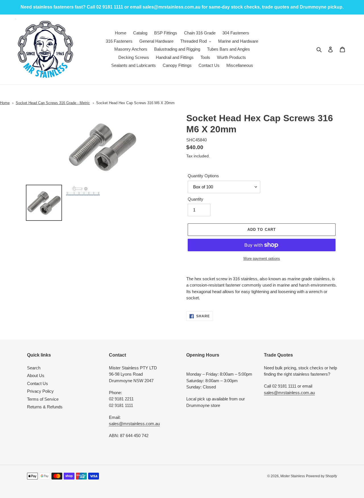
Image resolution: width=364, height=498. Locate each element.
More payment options (261, 258)
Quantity (195, 199)
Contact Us (37, 383)
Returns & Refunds (45, 406)
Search (33, 367)
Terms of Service (43, 399)
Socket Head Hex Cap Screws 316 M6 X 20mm (135, 103)
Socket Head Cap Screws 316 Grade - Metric (53, 103)
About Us (35, 375)
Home (5, 103)
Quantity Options (203, 175)
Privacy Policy (40, 391)
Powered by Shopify (321, 476)
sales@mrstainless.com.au (134, 423)
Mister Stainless (292, 476)
